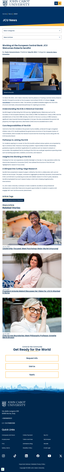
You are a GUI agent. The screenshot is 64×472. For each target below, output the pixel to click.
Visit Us (32, 366)
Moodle (46, 444)
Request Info (32, 358)
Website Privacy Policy (38, 464)
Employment (6, 439)
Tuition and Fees (28, 439)
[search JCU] (56, 3)
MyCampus (47, 439)
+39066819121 (7, 418)
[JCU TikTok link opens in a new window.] (14, 456)
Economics (5, 54)
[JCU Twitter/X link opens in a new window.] (60, 456)
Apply (32, 374)
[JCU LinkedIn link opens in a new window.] (26, 456)
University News (52, 52)
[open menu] (59, 3)
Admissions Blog (28, 444)
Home (4, 14)
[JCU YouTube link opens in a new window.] (49, 456)
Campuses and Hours (8, 435)
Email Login (47, 448)
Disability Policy (27, 448)
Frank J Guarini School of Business (13, 200)
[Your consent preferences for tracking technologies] (2, 469)
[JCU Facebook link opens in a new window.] (37, 456)
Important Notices (24, 464)
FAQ (3, 444)
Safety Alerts (6, 448)
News (10, 14)
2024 (15, 14)
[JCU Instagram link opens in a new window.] (3, 456)
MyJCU (46, 435)
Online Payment (28, 435)
